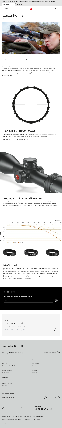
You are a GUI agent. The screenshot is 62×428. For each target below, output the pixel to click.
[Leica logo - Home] (31, 8)
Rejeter (23, 4)
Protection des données (17, 416)
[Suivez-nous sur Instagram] (35, 409)
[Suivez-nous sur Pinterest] (51, 409)
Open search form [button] (52, 9)
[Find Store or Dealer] (55, 329)
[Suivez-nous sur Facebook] (42, 409)
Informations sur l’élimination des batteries (11, 419)
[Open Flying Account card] (55, 9)
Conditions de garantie (38, 416)
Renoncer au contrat (52, 398)
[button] (58, 352)
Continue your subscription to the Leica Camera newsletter (56, 300)
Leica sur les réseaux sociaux (12, 409)
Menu (6, 8)
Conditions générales (36, 419)
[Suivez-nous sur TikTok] (45, 409)
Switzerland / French (15, 352)
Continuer (18, 4)
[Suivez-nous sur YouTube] (39, 409)
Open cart (58, 9)
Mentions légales (6, 416)
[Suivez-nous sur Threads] (48, 409)
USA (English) (6, 4)
